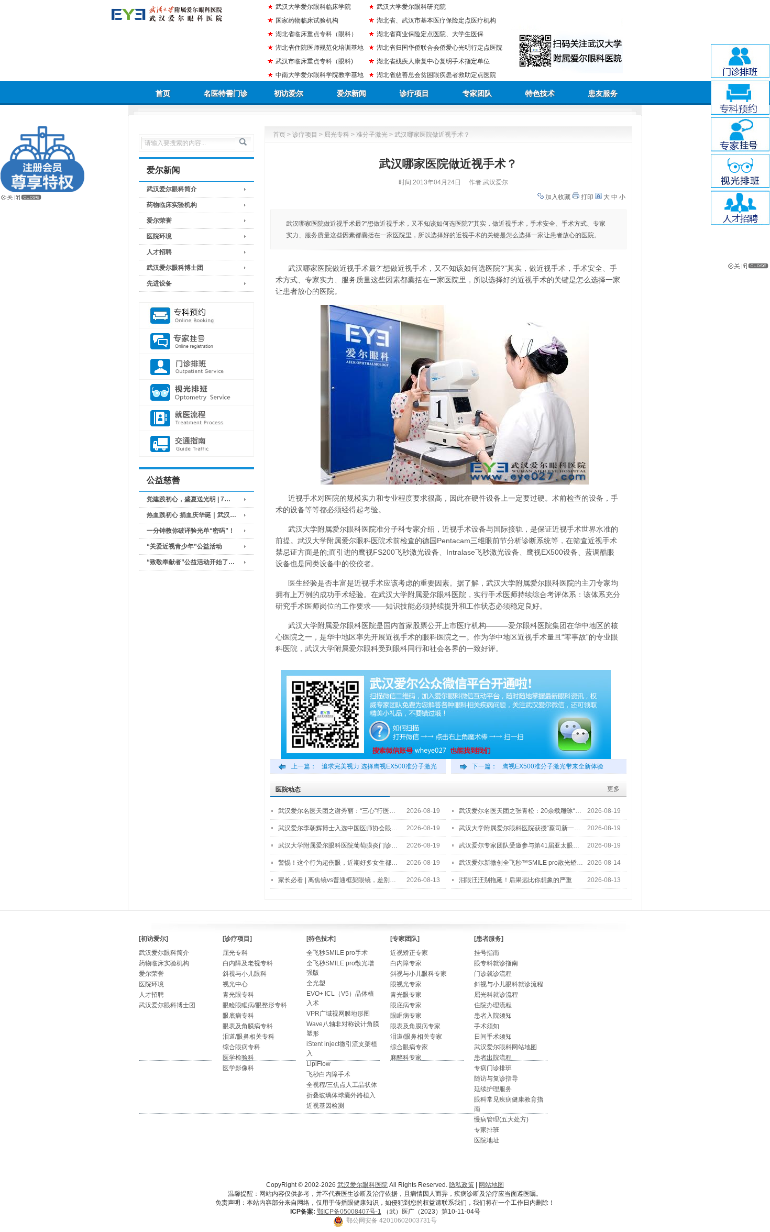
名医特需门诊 (226, 93)
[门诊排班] (196, 367)
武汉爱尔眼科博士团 (175, 267)
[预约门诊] (196, 315)
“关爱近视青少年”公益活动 (184, 546)
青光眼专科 (238, 994)
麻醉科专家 (406, 1057)
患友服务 (603, 93)
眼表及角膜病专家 (415, 1026)
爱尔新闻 (351, 93)
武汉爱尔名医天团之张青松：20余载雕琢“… (520, 811)
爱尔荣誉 (159, 220)
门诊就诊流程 (493, 973)
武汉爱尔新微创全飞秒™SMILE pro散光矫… (521, 862)
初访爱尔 (288, 93)
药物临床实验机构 (172, 204)
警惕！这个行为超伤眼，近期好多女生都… (338, 862)
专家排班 (486, 1130)
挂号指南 (486, 952)
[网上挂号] (196, 341)
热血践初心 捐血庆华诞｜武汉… (191, 515)
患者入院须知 (493, 1015)
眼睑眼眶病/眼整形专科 (255, 1005)
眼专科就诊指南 (496, 963)
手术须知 (486, 1026)
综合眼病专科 (241, 1047)
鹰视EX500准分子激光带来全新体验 (552, 766)
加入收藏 (557, 197)
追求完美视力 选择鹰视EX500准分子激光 (379, 766)
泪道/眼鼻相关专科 (248, 1036)
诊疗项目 (414, 93)
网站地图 (491, 1185)
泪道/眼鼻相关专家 (416, 1036)
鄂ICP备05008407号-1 (349, 1211)
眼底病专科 (238, 1015)
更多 (613, 789)
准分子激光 (372, 134)
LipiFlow (318, 1064)
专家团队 (477, 93)
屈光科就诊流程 (496, 994)
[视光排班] (196, 392)
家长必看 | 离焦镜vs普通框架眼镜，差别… (337, 880)
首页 (163, 93)
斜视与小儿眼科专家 (418, 973)
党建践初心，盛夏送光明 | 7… (188, 499)
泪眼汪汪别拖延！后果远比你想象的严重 (515, 880)
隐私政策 (461, 1185)
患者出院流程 (493, 1057)
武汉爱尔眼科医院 (362, 1185)
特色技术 (540, 93)
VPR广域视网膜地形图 (338, 1013)
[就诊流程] (196, 418)
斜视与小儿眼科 (245, 973)
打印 (587, 197)
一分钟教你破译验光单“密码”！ (191, 530)
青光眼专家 (406, 994)
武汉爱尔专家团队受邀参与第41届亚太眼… (519, 845)
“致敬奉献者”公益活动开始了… (191, 562)
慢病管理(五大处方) (501, 1119)
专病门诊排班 (493, 1068)
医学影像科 (238, 1068)
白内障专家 (406, 963)
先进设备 (159, 283)
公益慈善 (163, 480)
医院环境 (159, 236)
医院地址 (486, 1140)
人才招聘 (159, 252)
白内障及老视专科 (248, 963)
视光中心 (235, 984)
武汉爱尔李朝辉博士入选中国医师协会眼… (338, 828)
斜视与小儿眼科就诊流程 (508, 984)
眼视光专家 (406, 984)
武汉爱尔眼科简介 (172, 189)
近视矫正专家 (409, 952)
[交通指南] (196, 444)
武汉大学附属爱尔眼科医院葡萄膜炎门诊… (338, 845)
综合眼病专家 (409, 1047)
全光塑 (315, 983)
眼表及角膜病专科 (248, 1026)
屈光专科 (336, 134)
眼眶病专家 (406, 1015)
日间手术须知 (493, 1036)
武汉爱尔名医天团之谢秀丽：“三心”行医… (336, 811)
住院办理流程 (493, 1005)
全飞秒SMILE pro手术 (337, 952)
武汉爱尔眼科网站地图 (505, 1047)
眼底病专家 (406, 1005)
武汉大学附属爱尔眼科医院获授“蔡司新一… (519, 828)
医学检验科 (238, 1057)
